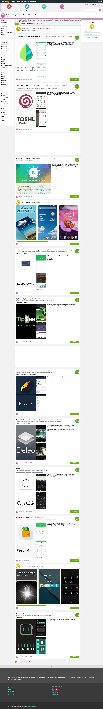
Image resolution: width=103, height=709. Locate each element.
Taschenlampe (4, 106)
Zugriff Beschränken (5, 124)
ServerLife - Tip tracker (22, 517)
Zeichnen (3, 122)
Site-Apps (3, 99)
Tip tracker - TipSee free (23, 299)
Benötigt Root (4, 50)
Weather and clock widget (35, 202)
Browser (3, 53)
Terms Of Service (29, 706)
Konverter (3, 74)
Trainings (3, 108)
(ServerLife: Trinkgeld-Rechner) (38, 517)
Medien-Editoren (4, 82)
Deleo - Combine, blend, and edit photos (27, 420)
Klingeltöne (10, 689)
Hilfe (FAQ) (54, 697)
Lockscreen (3, 80)
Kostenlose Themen (12, 694)
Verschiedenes (4, 38)
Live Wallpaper (11, 691)
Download (3, 61)
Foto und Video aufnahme (6, 65)
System (3, 36)
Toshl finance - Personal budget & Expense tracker (30, 85)
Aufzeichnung (4, 46)
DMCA (34, 706)
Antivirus (3, 40)
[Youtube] (57, 690)
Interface (3, 72)
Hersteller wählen (55, 692)
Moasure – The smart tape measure (26, 614)
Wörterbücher (4, 120)
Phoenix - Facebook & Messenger (25, 371)
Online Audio (4, 86)
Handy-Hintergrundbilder (13, 693)
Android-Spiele (11, 686)
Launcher (3, 76)
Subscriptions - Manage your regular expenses (29, 250)
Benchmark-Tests (5, 48)
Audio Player (4, 42)
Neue (17, 23)
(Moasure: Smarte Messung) (44, 614)
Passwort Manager (5, 93)
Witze (2, 118)
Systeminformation (5, 105)
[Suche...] (100, 10)
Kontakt (53, 696)
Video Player (4, 114)
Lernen (2, 78)
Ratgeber (3, 95)
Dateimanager (4, 57)
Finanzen (3, 63)
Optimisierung (4, 89)
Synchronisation (4, 103)
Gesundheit (3, 67)
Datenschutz (4, 59)
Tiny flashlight (32, 566)
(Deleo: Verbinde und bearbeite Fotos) (50, 420)
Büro (2, 30)
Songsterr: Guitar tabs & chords (25, 158)
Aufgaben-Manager (5, 44)
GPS (2, 69)
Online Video (4, 88)
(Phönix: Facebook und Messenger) (45, 371)
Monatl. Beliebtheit (31, 23)
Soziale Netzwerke (5, 101)
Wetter (2, 116)
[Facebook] (53, 690)
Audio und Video (4, 26)
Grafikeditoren (4, 71)
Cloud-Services (4, 55)
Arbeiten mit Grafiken (5, 24)
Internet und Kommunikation (7, 32)
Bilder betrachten (4, 52)
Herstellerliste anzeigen (92, 37)
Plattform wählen (92, 39)
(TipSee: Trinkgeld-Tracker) (37, 299)
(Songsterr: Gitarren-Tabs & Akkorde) (44, 158)
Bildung (2, 28)
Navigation (3, 34)
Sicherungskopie (4, 97)
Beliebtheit (22, 23)
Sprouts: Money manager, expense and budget (29, 36)
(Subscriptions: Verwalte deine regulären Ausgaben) (57, 250)
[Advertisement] (7, 149)
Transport (3, 110)
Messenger (3, 84)
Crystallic (18, 468)
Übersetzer (3, 112)
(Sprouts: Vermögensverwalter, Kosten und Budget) (57, 36)
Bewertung (39, 23)
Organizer (3, 91)
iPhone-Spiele (11, 687)
